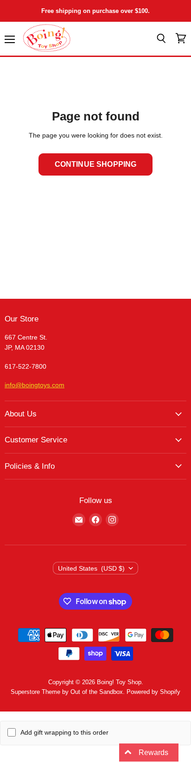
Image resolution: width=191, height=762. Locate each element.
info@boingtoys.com (34, 385)
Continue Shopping (96, 164)
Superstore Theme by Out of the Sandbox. (68, 691)
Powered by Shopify (153, 691)
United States (91, 568)
